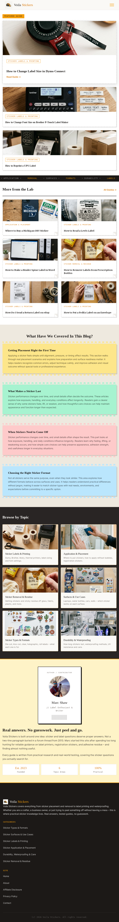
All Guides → (110, 190)
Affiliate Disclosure (12, 889)
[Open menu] (112, 5)
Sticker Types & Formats (15, 827)
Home (6, 876)
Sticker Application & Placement (19, 847)
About (6, 883)
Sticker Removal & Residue (16, 861)
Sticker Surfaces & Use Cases (18, 834)
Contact (7, 903)
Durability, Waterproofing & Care (19, 854)
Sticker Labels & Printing (15, 841)
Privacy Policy (10, 896)
